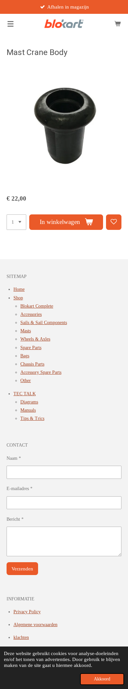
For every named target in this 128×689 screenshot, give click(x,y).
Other (25, 380)
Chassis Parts (32, 364)
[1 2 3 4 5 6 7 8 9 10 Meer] (16, 222)
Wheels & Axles (35, 339)
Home (19, 289)
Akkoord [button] (102, 678)
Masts (25, 330)
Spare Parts (30, 347)
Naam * (14, 458)
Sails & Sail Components (43, 322)
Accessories (31, 314)
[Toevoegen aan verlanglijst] (113, 222)
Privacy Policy (27, 611)
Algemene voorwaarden (35, 624)
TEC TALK (24, 393)
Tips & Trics (32, 418)
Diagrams (29, 402)
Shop (18, 297)
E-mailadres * (19, 488)
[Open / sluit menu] (10, 23)
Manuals (28, 410)
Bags (24, 355)
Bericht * (15, 519)
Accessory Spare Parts (40, 372)
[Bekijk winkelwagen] (117, 23)
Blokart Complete (36, 306)
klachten (21, 637)
